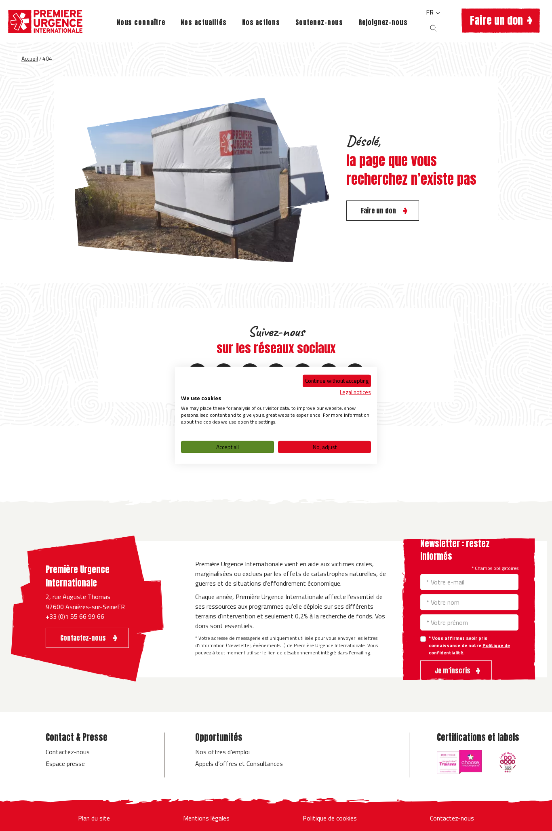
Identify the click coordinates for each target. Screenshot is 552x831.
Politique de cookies (330, 818)
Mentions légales (206, 818)
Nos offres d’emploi (222, 752)
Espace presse (65, 763)
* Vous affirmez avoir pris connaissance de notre (469, 645)
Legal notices (355, 391)
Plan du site (94, 818)
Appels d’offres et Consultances (239, 763)
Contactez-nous (68, 752)
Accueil (29, 58)
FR (430, 12)
